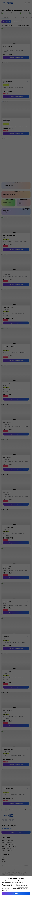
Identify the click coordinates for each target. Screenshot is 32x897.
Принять (16, 893)
